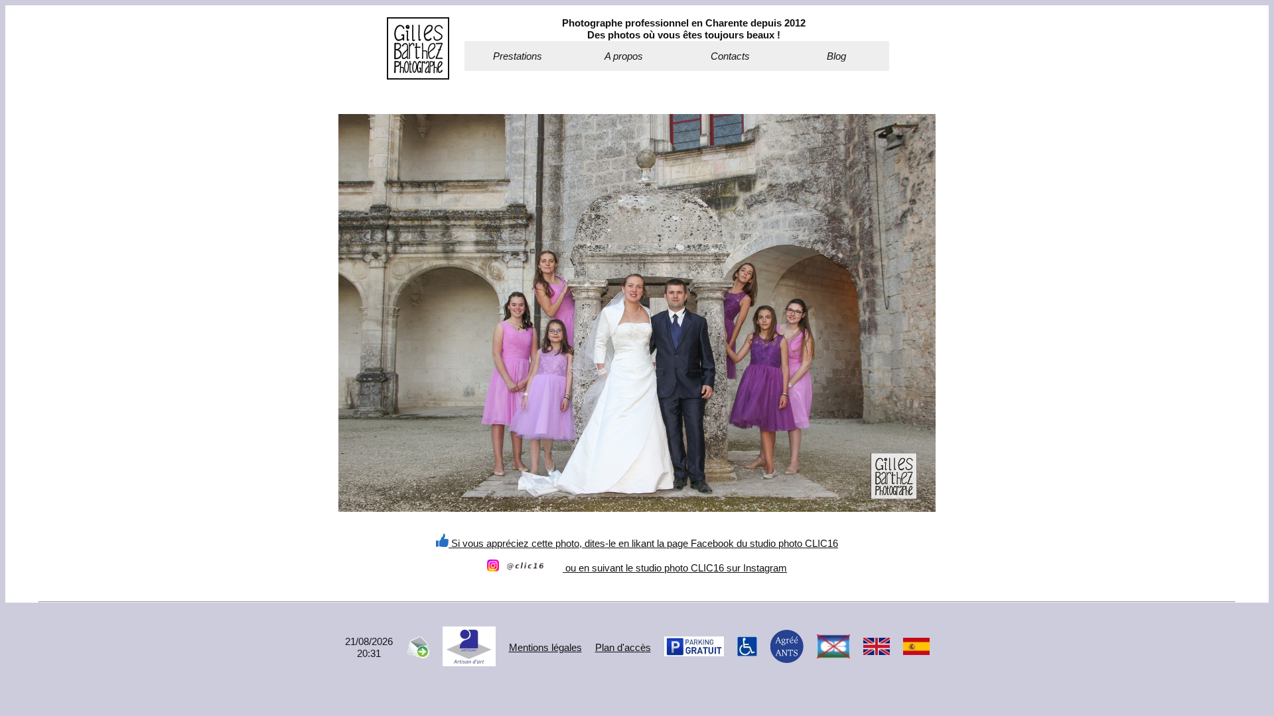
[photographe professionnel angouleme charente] (418, 76)
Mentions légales (545, 647)
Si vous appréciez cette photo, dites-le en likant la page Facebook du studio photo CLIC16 (643, 543)
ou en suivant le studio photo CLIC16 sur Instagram (675, 567)
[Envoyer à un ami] (417, 654)
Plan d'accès (623, 647)
